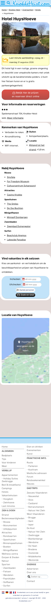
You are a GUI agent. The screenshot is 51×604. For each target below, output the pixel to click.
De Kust (31, 528)
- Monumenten (9, 525)
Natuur (5, 561)
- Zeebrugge (33, 535)
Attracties (7, 532)
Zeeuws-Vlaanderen (37, 492)
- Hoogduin (7, 499)
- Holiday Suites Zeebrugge (10, 480)
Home (5, 446)
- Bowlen (6, 546)
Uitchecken (15, 284)
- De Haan (32, 545)
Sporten (6, 564)
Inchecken (15, 279)
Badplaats (7, 455)
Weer (4, 466)
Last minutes (8, 506)
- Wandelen (7, 575)
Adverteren (32, 568)
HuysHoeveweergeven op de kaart (25, 346)
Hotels (5, 492)
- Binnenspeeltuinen (12, 543)
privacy (24, 598)
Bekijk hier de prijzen (25, 94)
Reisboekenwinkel (36, 480)
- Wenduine (32, 542)
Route (30, 462)
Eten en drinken (35, 446)
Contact (31, 581)
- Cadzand (32, 503)
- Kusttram (32, 469)
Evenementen (34, 450)
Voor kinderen (9, 462)
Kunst (30, 453)
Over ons (31, 572)
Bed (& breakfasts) (11, 484)
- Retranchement (35, 507)
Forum (30, 476)
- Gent (30, 521)
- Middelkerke (34, 556)
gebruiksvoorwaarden (13, 598)
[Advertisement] (25, 158)
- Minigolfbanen (10, 550)
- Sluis (30, 499)
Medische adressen (37, 473)
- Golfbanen (8, 582)
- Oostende (32, 553)
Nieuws (30, 483)
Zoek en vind (27, 295)
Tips (4, 459)
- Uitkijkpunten (9, 529)
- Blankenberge (34, 538)
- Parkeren (32, 466)
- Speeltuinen (9, 539)
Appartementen (10, 475)
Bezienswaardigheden (13, 518)
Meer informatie (15, 118)
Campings (7, 488)
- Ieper (30, 524)
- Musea (6, 522)
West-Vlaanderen (35, 514)
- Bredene (32, 549)
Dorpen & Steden (10, 557)
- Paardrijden (8, 578)
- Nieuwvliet (33, 496)
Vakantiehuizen (9, 495)
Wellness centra (10, 553)
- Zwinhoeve (8, 502)
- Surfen (6, 585)
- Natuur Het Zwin (36, 510)
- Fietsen (6, 571)
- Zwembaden (9, 568)
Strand (5, 514)
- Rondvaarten (9, 536)
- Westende (33, 560)
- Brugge (31, 517)
